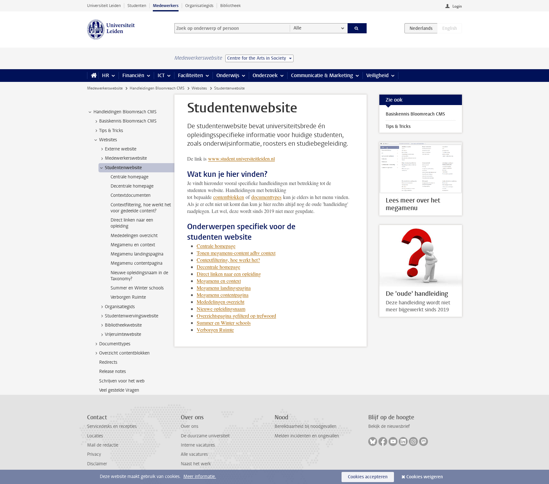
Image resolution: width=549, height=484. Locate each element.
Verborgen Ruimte (215, 329)
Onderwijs (227, 75)
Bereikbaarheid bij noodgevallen (305, 426)
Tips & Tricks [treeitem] (111, 131)
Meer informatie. (199, 477)
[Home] (92, 75)
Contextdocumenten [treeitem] (131, 195)
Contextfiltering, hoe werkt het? (228, 259)
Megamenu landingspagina (224, 287)
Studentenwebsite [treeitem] (123, 168)
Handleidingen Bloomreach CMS (157, 88)
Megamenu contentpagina (222, 294)
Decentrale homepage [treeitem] (132, 186)
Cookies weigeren (424, 477)
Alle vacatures (194, 454)
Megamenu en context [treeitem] (133, 245)
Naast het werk (196, 464)
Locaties (95, 436)
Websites (199, 88)
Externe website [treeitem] (120, 149)
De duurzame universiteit (205, 436)
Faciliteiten (190, 75)
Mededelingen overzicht (220, 301)
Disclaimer (97, 464)
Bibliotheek (230, 5)
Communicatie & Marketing (322, 75)
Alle (298, 28)
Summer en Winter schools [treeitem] (137, 288)
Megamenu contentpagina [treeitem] (136, 263)
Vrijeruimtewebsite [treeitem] (123, 334)
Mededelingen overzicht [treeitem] (134, 236)
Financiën (133, 75)
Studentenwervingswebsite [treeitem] (131, 316)
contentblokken (228, 197)
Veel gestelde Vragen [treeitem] (119, 390)
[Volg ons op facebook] (382, 441)
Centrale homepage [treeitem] (129, 177)
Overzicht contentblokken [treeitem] (124, 353)
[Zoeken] (357, 28)
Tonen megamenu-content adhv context (236, 252)
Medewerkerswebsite (105, 88)
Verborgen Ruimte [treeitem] (128, 297)
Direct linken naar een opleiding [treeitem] (132, 223)
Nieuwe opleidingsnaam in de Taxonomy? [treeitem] (139, 276)
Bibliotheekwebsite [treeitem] (123, 325)
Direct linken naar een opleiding (229, 273)
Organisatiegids (199, 5)
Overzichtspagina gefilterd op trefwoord (236, 315)
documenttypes (266, 197)
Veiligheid (377, 75)
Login (457, 6)
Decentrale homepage (218, 266)
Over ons (189, 426)
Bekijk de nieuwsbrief (389, 426)
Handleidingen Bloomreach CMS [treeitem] (125, 112)
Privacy (94, 454)
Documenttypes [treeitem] (114, 344)
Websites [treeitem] (108, 140)
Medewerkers (166, 5)
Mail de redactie (102, 445)
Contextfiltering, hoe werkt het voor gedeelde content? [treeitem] (141, 208)
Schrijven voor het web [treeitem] (122, 381)
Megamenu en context (219, 280)
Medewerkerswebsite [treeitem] (126, 158)
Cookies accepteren (368, 477)
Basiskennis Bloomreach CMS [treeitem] (128, 121)
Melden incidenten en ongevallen (306, 436)
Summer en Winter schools (224, 322)
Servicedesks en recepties (112, 426)
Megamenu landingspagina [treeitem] (137, 254)
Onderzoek (265, 75)
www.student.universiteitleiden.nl (241, 158)
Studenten (136, 5)
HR (105, 75)
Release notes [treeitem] (112, 371)
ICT (161, 75)
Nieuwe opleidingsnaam (221, 308)
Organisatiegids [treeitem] (120, 307)
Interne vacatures (198, 445)
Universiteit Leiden (104, 5)
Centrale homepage (216, 245)
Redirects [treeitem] (108, 362)
